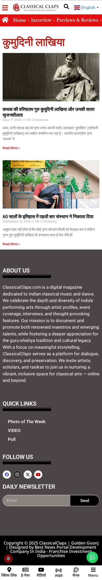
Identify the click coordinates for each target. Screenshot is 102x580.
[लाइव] (58, 570)
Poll (11, 439)
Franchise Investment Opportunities (64, 553)
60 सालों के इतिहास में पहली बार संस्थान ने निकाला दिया (48, 216)
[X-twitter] (28, 474)
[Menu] (93, 569)
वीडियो (41, 575)
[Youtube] (38, 474)
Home (19, 20)
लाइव (59, 575)
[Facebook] (7, 474)
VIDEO (14, 430)
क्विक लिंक (9, 575)
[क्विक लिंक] (9, 569)
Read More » (11, 148)
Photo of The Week (27, 421)
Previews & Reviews (77, 20)
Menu (93, 575)
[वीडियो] (41, 569)
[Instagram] (17, 474)
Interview (41, 20)
